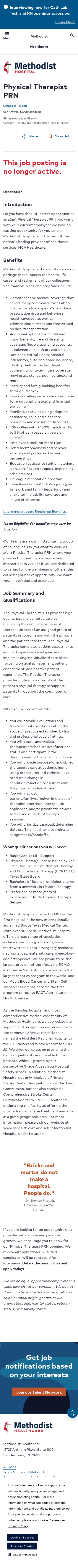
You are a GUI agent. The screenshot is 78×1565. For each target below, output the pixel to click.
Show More (65, 22)
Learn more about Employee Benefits (34, 511)
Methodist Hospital (15, 106)
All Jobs (9, 1466)
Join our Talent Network (39, 1392)
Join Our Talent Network (24, 1472)
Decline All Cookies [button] (22, 1537)
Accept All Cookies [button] (22, 1546)
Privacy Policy (18, 1525)
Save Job (59, 136)
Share (29, 136)
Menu (7, 36)
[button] (22, 1554)
